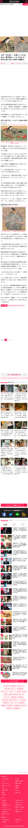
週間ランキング (19, 811)
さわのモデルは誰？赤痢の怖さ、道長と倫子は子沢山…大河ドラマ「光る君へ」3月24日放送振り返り (7, 397)
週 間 (14, 524)
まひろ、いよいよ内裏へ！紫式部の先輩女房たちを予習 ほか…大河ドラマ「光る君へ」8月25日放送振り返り (20, 470)
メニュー (1, 1)
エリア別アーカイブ (6, 809)
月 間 (22, 524)
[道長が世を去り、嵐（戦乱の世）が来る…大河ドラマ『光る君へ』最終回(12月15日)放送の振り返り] (20, 407)
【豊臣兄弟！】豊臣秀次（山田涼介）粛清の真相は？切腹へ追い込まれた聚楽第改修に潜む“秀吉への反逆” (19, 590)
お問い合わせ (18, 805)
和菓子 (17, 788)
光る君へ (17, 378)
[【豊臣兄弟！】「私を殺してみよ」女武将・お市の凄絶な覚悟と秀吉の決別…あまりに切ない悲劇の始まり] (6, 599)
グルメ (3, 788)
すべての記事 (5, 779)
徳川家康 (6, 700)
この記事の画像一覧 (14, 374)
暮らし (3, 792)
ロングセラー (6, 691)
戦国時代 (14, 686)
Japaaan (14, 1)
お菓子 (24, 691)
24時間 (5, 524)
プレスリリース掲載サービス (14, 505)
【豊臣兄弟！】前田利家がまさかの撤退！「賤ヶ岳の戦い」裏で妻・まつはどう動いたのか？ (19, 605)
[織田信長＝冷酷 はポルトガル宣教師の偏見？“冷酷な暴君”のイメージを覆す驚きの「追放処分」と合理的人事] (6, 652)
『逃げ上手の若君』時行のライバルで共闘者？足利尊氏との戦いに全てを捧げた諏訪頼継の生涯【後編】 (19, 583)
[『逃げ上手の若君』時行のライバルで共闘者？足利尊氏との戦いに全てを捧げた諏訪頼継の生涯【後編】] (6, 584)
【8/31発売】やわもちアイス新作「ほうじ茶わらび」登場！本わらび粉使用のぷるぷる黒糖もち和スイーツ (19, 613)
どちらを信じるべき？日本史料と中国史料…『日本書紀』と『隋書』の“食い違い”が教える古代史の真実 (19, 628)
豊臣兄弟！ (7, 702)
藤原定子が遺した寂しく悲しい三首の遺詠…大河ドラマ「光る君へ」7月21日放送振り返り (7, 414)
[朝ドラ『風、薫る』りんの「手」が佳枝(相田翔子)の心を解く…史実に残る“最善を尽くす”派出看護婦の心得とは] (6, 667)
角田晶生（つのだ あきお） (16, 63)
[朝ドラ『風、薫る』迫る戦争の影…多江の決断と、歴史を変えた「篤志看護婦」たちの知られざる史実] (6, 538)
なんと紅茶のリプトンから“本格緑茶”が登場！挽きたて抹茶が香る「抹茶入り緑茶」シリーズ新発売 (19, 636)
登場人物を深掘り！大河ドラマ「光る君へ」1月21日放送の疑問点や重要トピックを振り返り (7, 433)
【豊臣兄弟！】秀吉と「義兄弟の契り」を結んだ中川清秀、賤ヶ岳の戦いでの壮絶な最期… (19, 620)
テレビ (22, 694)
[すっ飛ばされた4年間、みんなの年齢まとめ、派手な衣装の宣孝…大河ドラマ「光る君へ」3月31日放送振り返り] (20, 389)
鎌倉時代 (11, 705)
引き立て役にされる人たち (13, 305)
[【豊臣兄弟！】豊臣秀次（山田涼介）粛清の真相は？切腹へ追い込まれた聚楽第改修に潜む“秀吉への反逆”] (6, 591)
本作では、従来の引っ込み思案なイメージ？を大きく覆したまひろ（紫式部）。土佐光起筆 (14, 143)
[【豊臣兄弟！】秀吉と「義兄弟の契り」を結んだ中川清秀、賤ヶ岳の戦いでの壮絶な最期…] (6, 622)
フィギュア (15, 702)
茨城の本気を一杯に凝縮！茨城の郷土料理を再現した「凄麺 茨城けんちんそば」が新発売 (19, 674)
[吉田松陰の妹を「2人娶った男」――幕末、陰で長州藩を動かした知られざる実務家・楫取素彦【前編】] (6, 645)
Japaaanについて (19, 802)
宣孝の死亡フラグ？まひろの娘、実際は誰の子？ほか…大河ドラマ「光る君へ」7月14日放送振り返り (20, 434)
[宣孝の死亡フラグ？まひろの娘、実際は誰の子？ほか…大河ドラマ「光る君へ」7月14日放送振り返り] (20, 425)
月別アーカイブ (18, 809)
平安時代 (8, 688)
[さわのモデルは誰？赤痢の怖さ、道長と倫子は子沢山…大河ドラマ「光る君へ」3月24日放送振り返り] (7, 389)
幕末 (6, 694)
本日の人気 (4, 811)
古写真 (3, 794)
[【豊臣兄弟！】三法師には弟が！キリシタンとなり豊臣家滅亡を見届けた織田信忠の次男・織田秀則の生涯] (6, 546)
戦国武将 (21, 688)
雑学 (20, 691)
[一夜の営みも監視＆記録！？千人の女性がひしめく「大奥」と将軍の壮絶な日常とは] (6, 660)
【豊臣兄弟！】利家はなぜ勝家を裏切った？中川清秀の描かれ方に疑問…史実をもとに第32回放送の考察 (19, 575)
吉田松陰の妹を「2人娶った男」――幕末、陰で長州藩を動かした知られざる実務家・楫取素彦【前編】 (19, 643)
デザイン (17, 700)
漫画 (11, 694)
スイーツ (14, 691)
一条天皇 (4, 378)
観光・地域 (4, 790)
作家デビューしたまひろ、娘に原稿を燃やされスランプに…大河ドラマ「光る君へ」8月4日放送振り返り (20, 452)
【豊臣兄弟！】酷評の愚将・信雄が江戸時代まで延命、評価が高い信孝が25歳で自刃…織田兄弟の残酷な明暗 (19, 567)
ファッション (5, 783)
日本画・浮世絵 (19, 781)
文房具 (23, 700)
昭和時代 (17, 705)
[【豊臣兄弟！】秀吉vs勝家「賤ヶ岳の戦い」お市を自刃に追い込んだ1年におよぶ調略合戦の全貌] (6, 530)
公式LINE (17, 514)
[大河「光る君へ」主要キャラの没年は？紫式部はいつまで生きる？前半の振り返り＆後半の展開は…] (14, 44)
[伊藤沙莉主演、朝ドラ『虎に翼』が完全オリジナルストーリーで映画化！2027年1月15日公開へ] (6, 561)
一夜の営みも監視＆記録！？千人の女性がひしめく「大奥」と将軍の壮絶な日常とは (19, 658)
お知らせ (4, 802)
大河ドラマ (21, 686)
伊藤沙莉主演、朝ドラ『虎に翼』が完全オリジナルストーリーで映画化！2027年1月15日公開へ (19, 559)
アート (3, 781)
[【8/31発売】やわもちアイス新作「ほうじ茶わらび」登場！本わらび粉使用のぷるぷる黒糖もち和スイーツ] (6, 614)
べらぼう (8, 697)
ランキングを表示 (13, 681)
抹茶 (12, 700)
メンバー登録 (25, 4)
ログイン (20, 4)
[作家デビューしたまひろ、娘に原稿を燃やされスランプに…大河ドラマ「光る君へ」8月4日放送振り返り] (20, 443)
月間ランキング (5, 814)
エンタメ (17, 790)
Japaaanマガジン (19, 800)
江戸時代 (7, 686)
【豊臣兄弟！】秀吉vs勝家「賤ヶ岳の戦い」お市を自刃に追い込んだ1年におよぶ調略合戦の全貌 (19, 529)
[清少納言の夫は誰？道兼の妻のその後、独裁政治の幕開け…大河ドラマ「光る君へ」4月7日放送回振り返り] (7, 443)
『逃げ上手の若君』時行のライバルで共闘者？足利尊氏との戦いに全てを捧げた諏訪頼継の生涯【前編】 (19, 552)
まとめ (17, 779)
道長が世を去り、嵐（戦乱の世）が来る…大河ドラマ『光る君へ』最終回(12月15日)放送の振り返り (20, 415)
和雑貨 (17, 785)
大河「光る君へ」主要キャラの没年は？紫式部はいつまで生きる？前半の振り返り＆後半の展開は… (13, 57)
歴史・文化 (3, 63)
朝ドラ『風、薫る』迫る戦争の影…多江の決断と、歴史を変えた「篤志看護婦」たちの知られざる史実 (19, 537)
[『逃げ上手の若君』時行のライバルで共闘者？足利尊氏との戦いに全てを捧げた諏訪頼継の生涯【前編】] (6, 553)
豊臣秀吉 (22, 702)
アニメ (14, 688)
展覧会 (4, 705)
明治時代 (21, 697)
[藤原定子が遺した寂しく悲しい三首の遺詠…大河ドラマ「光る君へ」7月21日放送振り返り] (7, 407)
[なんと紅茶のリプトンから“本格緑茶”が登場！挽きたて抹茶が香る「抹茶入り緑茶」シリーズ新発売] (6, 637)
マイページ (4, 807)
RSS (24, 514)
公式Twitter (10, 514)
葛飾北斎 (10, 708)
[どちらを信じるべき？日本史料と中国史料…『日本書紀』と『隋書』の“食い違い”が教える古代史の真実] (6, 629)
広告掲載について (6, 805)
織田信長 (15, 697)
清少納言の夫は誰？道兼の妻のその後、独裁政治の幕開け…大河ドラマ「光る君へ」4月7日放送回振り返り (7, 452)
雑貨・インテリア (6, 785)
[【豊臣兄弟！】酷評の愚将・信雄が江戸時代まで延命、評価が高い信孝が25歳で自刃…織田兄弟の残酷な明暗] (6, 568)
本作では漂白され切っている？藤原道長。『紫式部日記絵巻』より (14, 231)
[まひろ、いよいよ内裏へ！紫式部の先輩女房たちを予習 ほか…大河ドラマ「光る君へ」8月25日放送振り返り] (20, 462)
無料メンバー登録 (19, 807)
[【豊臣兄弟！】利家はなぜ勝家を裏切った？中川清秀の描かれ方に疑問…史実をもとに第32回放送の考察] (6, 576)
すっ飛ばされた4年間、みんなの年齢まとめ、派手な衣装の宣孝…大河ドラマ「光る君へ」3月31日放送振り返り (20, 397)
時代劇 (16, 694)
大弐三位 (23, 378)
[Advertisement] (14, 21)
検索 (26, 1)
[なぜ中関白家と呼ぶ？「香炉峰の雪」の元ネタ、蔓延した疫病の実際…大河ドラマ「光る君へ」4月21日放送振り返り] (7, 462)
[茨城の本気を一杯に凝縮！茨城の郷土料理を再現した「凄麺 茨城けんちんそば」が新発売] (6, 675)
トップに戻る (24, 772)
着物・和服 (18, 783)
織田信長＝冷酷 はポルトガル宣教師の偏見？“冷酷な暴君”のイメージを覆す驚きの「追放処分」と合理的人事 (19, 651)
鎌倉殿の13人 (18, 708)
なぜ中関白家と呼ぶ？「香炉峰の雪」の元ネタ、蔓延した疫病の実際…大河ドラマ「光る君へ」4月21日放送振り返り (7, 470)
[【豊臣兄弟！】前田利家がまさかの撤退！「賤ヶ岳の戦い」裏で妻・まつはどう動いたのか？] (6, 606)
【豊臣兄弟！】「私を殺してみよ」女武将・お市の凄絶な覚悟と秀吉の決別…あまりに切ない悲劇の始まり (19, 598)
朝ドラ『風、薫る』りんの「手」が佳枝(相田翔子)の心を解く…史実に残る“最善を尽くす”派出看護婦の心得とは (19, 666)
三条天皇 (11, 378)
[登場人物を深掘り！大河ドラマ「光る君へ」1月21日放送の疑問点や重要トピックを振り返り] (7, 425)
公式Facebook (4, 514)
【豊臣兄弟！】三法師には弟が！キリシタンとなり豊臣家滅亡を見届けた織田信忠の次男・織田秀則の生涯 (19, 544)
